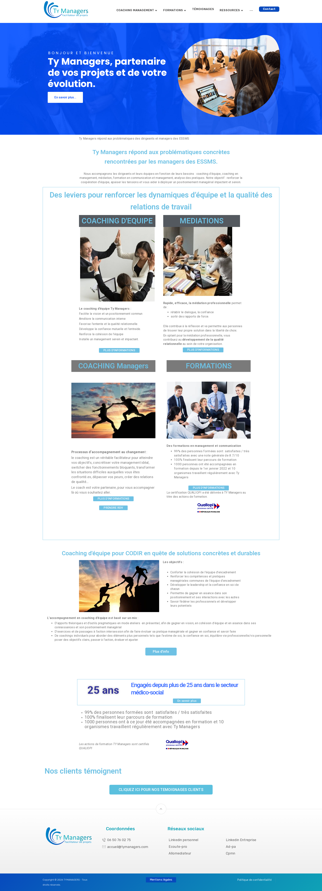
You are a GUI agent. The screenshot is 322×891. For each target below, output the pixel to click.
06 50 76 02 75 (119, 840)
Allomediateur (180, 853)
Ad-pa (231, 847)
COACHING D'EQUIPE (117, 221)
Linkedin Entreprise (241, 840)
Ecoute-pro (178, 847)
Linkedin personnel (183, 840)
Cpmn (230, 853)
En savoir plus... (65, 97)
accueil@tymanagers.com (127, 847)
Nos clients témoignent (83, 771)
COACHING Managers (113, 366)
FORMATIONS (209, 366)
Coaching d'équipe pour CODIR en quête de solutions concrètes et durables (161, 553)
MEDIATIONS (202, 221)
